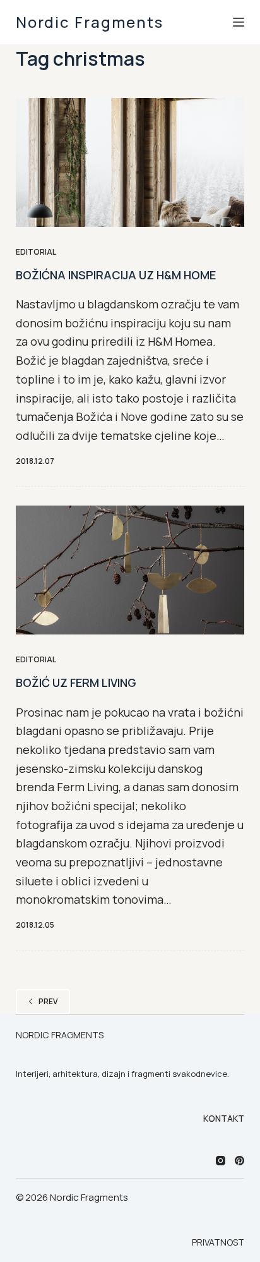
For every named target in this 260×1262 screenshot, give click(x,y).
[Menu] (238, 22)
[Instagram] (220, 1160)
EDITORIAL (36, 251)
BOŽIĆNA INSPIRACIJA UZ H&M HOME (116, 274)
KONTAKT (223, 1118)
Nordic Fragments (89, 21)
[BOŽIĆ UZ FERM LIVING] (130, 570)
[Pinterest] (239, 1160)
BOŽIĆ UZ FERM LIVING (76, 682)
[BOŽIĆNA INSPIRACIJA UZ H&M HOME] (130, 162)
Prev (48, 1001)
